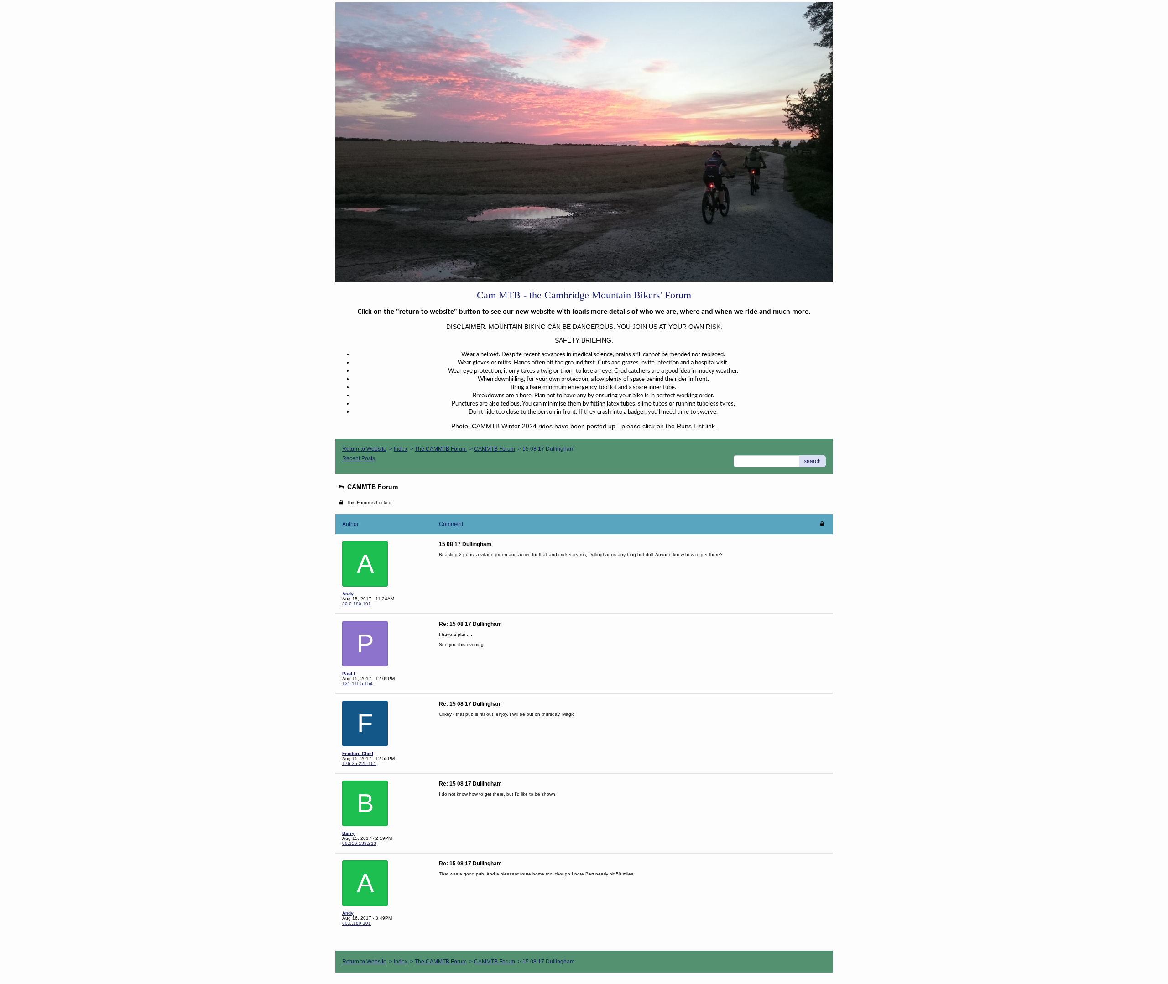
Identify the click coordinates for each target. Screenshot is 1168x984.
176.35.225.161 (359, 763)
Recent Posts (358, 458)
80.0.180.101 (356, 603)
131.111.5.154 (357, 683)
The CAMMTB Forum (441, 449)
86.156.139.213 (359, 843)
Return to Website (364, 449)
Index (400, 449)
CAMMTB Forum (494, 449)
